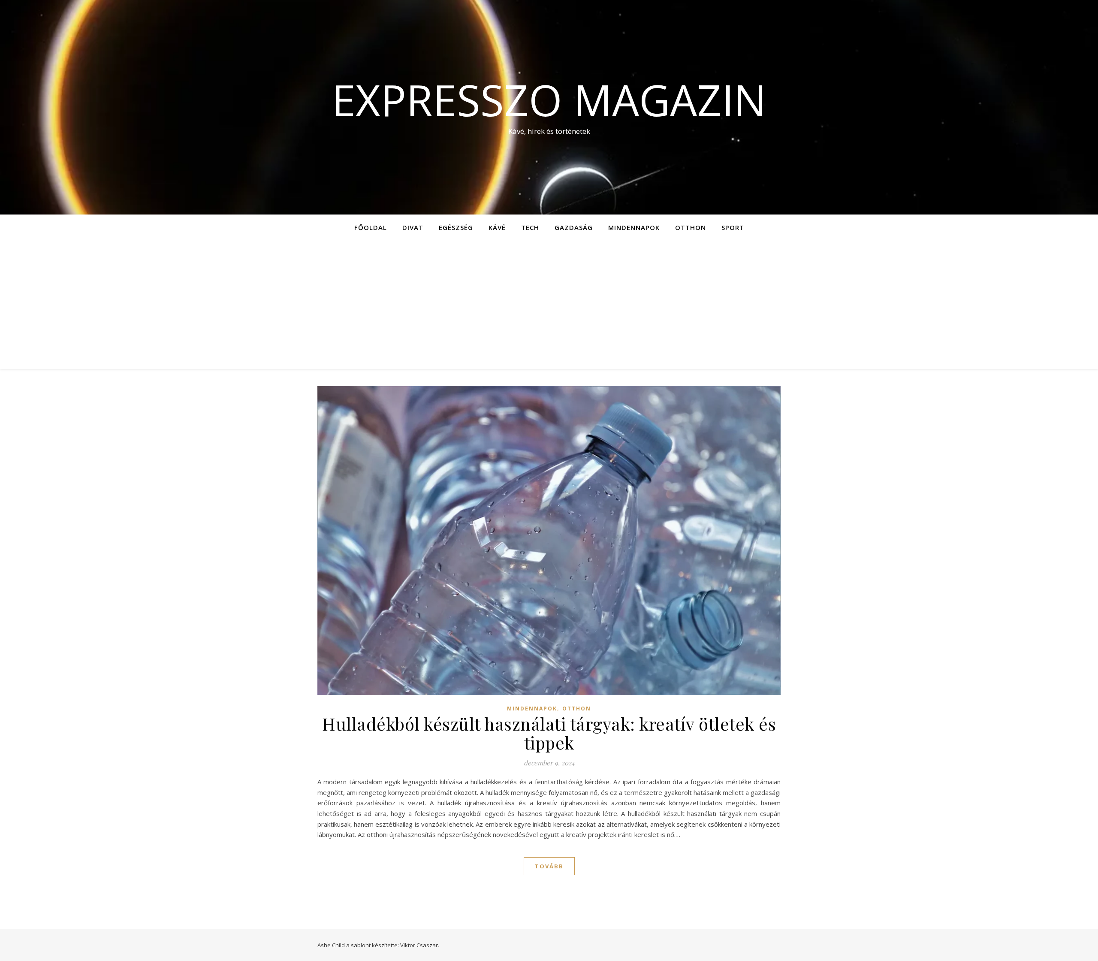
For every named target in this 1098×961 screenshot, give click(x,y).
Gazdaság (574, 227)
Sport (732, 227)
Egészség (456, 227)
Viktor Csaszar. (419, 945)
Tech (530, 227)
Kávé (497, 227)
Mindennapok (634, 227)
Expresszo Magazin (549, 99)
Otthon (690, 227)
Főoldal (370, 227)
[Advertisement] (549, 305)
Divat (412, 227)
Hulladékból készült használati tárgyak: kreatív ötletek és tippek (549, 733)
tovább (549, 866)
